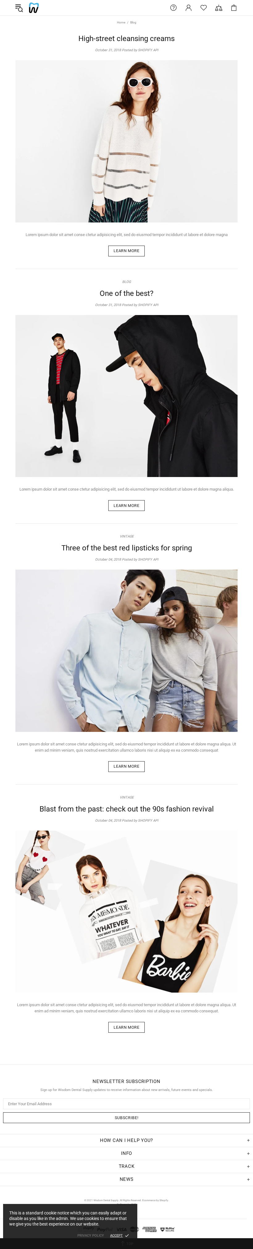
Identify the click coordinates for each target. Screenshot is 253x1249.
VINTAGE (127, 536)
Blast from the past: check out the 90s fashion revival (126, 809)
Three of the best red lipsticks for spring (126, 548)
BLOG (126, 282)
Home (121, 22)
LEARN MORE (126, 250)
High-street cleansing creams (126, 38)
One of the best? (126, 293)
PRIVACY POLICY (90, 1236)
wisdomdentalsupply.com (34, 7)
